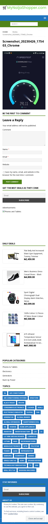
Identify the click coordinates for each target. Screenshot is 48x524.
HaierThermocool (31, 422)
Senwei (31, 456)
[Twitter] (26, 2)
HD (5, 427)
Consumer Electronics (14, 407)
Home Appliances (27, 427)
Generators (7, 375)
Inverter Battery (22, 432)
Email (5, 157)
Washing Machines (27, 470)
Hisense (13, 427)
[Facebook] (21, 2)
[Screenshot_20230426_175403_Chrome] (24, 108)
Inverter (8, 432)
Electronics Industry (13, 412)
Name (5, 149)
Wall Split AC (9, 470)
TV (30, 465)
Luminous (32, 436)
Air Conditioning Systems (15, 398)
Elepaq (30, 412)
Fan (37, 412)
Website (6, 164)
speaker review (34, 460)
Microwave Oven (28, 441)
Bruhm (21, 403)
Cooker (31, 407)
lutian (7, 441)
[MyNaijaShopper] (24, 8)
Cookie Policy (13, 514)
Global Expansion (12, 422)
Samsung (8, 456)
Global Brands (23, 417)
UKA (36, 465)
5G (5, 393)
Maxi (15, 441)
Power (7, 451)
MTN (25, 446)
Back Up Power (9, 380)
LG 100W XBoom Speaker (14, 436)
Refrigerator (27, 451)
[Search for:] (24, 24)
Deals (40, 407)
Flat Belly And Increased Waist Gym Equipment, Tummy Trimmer (34, 253)
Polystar (35, 446)
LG (41, 432)
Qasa (15, 451)
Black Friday (9, 403)
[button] (44, 18)
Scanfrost (20, 456)
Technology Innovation (15, 465)
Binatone (34, 398)
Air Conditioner (16, 393)
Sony (22, 460)
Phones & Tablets (10, 367)
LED (35, 432)
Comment (7, 129)
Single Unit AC (10, 460)
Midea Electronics (12, 446)
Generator (8, 417)
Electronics (7, 371)
